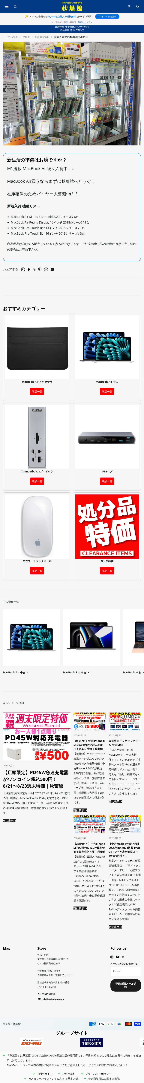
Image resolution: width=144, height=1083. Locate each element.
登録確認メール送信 (125, 985)
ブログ (26, 37)
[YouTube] (117, 957)
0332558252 (48, 994)
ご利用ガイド (44, 1073)
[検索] (15, 6)
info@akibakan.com (53, 999)
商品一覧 (37, 391)
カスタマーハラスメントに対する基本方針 (53, 1078)
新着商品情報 (42, 37)
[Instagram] (111, 957)
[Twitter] (123, 957)
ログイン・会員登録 (107, 16)
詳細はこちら (85, 22)
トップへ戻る (10, 37)
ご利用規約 (68, 1073)
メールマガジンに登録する (123, 963)
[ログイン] (129, 6)
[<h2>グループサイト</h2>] (31, 1042)
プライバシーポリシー (98, 1073)
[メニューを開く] (6, 6)
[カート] (137, 6)
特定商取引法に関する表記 (104, 1078)
